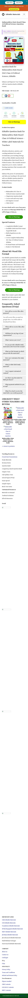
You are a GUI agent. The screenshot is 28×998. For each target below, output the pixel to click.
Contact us (5, 954)
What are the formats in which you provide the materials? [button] (13, 352)
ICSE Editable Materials (8, 923)
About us (4, 951)
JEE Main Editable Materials (10, 935)
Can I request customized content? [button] (12, 372)
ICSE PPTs (19, 2)
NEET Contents (6, 990)
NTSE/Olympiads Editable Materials (12, 929)
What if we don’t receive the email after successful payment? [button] (13, 392)
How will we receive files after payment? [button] (13, 312)
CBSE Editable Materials (9, 920)
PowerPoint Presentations (9, 457)
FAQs (3, 963)
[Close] (27, 6)
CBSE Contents (6, 984)
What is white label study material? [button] (12, 365)
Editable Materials (13, 14)
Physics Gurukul (6, 981)
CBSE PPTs (9, 2)
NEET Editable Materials (9, 932)
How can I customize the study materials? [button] (13, 359)
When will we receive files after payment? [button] (13, 328)
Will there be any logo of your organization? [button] (13, 334)
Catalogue (5, 957)
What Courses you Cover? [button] (13, 340)
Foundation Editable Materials (11, 926)
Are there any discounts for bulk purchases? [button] (12, 379)
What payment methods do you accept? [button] (13, 385)
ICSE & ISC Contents (8, 987)
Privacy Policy (6, 969)
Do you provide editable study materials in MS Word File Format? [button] (14, 345)
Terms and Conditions (8, 972)
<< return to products (8, 446)
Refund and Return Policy (9, 975)
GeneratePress (22, 995)
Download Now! (14, 9)
